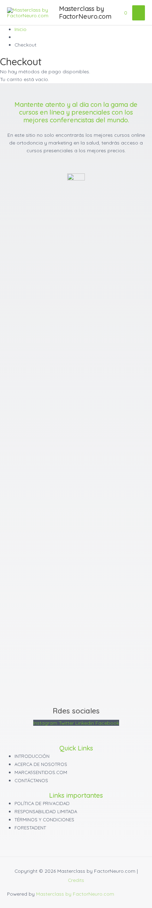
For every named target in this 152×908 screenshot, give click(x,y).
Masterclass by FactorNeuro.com (85, 12)
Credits (76, 880)
